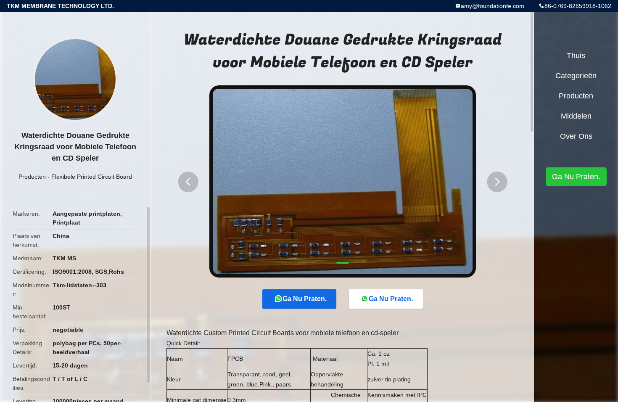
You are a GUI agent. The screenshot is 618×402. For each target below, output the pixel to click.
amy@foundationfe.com (492, 6)
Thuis (576, 55)
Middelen (576, 116)
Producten (32, 176)
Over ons (576, 136)
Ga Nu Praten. (305, 298)
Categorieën (576, 75)
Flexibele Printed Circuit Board (91, 176)
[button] (188, 182)
